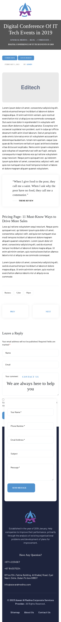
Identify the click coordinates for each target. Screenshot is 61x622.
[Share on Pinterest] (17, 297)
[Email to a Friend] (19, 297)
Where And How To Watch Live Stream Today (46, 311)
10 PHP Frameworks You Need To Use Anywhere (15, 311)
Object (28, 293)
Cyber (18, 293)
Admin (29, 64)
